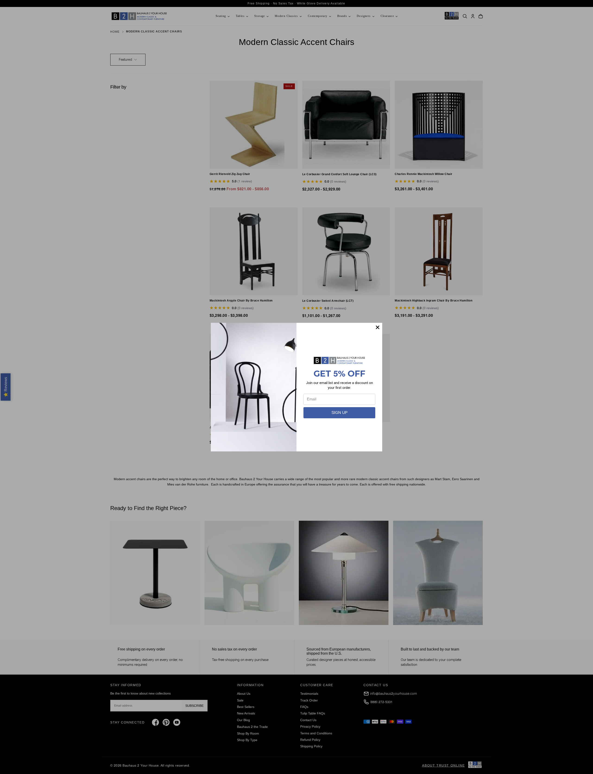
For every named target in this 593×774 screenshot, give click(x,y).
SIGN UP (339, 412)
